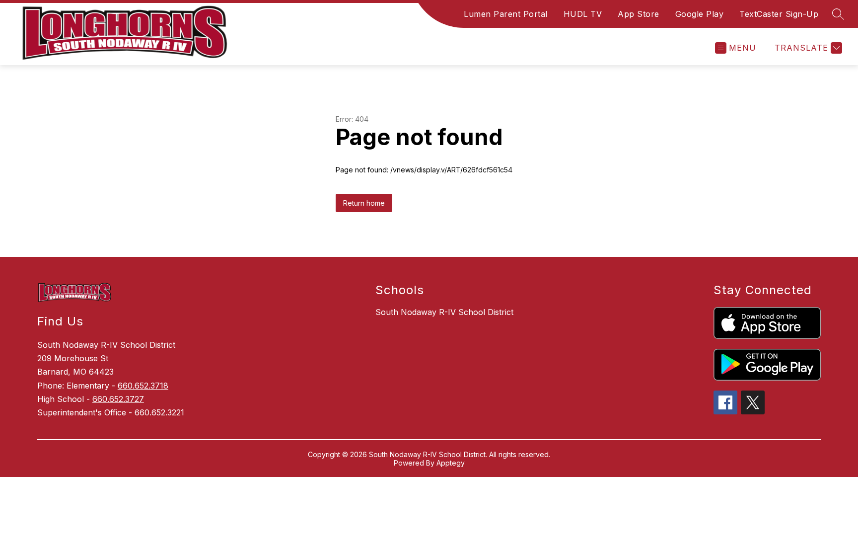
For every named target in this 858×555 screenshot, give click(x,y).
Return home (364, 203)
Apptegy (450, 463)
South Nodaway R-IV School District (444, 312)
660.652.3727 (118, 399)
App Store (638, 14)
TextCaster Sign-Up (778, 14)
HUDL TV (583, 14)
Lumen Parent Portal (506, 14)
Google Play (699, 14)
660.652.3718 (143, 386)
